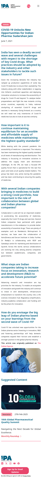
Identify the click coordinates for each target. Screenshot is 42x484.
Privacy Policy (27, 476)
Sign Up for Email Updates (15, 470)
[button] (28, 7)
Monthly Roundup (10, 436)
